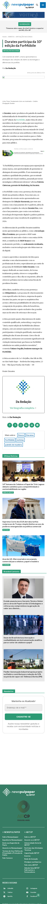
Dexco (21, 435)
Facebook (33, 896)
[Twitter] (4, 892)
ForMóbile (20, 120)
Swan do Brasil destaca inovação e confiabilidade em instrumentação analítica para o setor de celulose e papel (23, 640)
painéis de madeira (13, 445)
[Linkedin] (26, 425)
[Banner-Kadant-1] (23, 15)
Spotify (9, 896)
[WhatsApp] (20, 425)
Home (4, 37)
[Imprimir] (31, 425)
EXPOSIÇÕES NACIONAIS (24, 37)
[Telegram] (37, 425)
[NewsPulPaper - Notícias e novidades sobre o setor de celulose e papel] (23, 792)
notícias (20, 440)
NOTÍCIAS (6, 530)
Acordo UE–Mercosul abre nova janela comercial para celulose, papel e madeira (20, 560)
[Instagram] (27, 888)
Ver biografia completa (22, 408)
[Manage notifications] (38, 895)
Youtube (33, 892)
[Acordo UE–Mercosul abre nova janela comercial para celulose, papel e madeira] (23, 545)
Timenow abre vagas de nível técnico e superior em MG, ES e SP (25, 29)
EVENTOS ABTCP (8, 492)
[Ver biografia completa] (35, 408)
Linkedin (10, 888)
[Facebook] (9, 425)
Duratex (30, 435)
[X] (15, 425)
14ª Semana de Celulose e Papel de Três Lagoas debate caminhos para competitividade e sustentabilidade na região (23, 486)
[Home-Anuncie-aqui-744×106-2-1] (23, 153)
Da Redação (11, 68)
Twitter (10, 892)
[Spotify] (4, 896)
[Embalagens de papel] (23, 758)
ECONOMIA (6, 565)
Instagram (33, 888)
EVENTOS (11, 37)
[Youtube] (27, 892)
